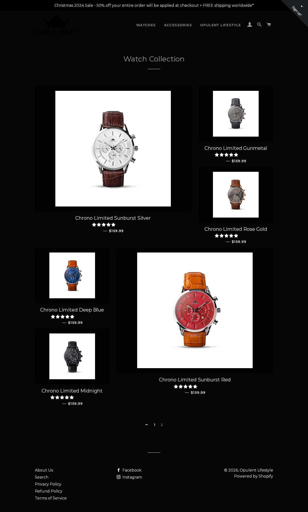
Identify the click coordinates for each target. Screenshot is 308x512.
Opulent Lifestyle (220, 25)
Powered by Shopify (253, 476)
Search (41, 477)
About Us (44, 470)
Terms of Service (51, 498)
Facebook (131, 470)
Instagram (132, 477)
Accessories (178, 25)
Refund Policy (48, 491)
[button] (104, 224)
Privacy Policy (48, 484)
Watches (146, 25)
